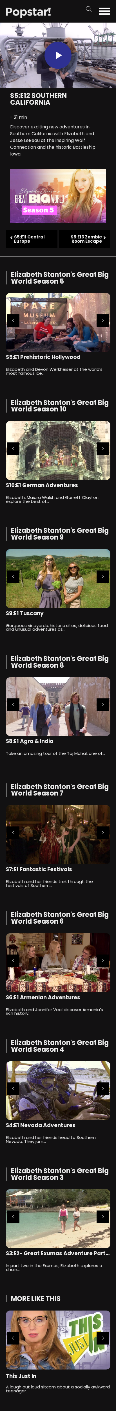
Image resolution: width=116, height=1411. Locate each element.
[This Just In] (58, 1340)
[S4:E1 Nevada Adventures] (58, 1090)
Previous (13, 320)
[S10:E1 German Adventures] (58, 450)
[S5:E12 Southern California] (28, 12)
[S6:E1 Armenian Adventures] (58, 962)
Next (103, 320)
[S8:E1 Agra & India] (58, 706)
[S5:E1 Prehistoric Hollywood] (58, 322)
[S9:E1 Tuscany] (58, 578)
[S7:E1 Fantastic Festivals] (58, 834)
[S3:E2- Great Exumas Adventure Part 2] (58, 1218)
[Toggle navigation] (106, 11)
